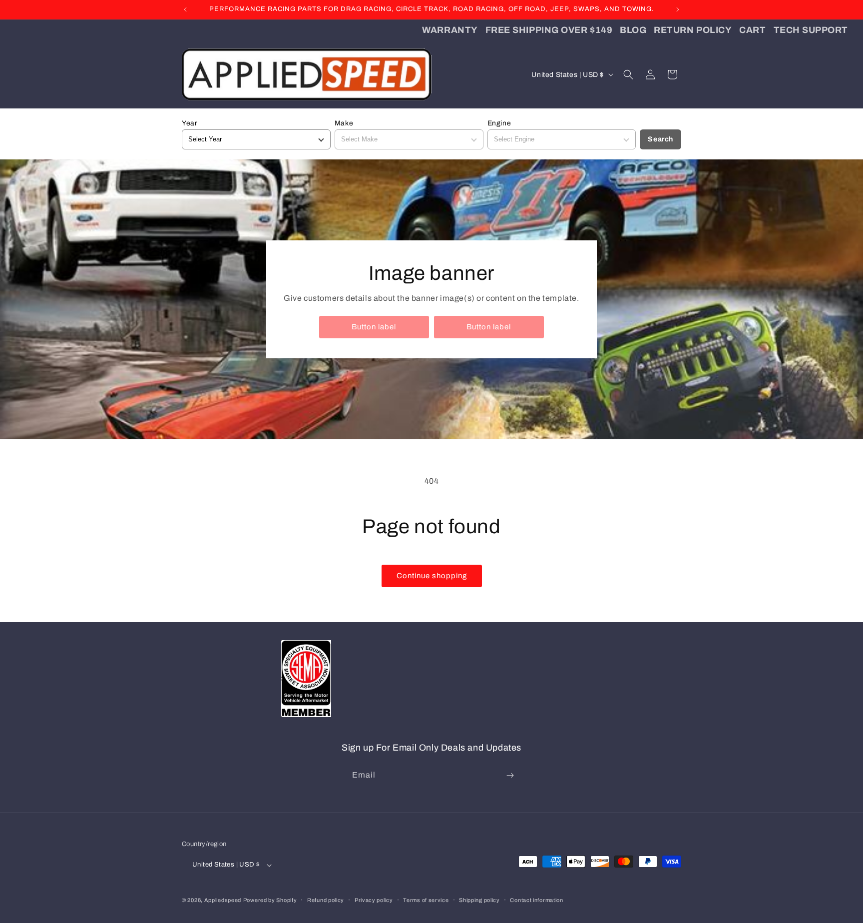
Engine (499, 123)
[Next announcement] (678, 9)
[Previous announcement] (185, 9)
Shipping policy (479, 900)
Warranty (449, 30)
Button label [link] (374, 327)
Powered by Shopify (270, 900)
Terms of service (425, 900)
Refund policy (325, 900)
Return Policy (693, 30)
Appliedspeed (222, 900)
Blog (633, 30)
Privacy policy (374, 900)
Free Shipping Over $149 (548, 30)
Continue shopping (432, 576)
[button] (628, 74)
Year (189, 123)
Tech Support (811, 30)
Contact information (536, 900)
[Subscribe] (510, 775)
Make (344, 123)
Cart (752, 30)
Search (660, 139)
